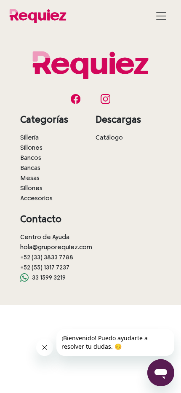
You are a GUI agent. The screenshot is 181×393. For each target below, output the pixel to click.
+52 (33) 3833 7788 (46, 257)
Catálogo (109, 137)
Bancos (30, 157)
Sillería (29, 137)
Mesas (30, 178)
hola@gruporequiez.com (56, 247)
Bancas (30, 167)
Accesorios (36, 198)
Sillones (31, 147)
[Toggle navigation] (161, 16)
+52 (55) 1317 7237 (44, 267)
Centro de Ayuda (44, 237)
